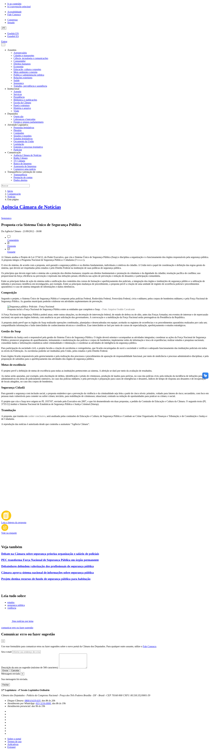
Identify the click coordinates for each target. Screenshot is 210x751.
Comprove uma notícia (25, 169)
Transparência (20, 174)
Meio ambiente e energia (25, 72)
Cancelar (15, 670)
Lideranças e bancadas (24, 119)
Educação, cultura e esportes (27, 69)
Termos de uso (14, 741)
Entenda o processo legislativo (28, 147)
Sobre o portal (14, 738)
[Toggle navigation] (3, 44)
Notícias (11, 196)
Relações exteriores (23, 77)
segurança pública (16, 605)
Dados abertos (20, 180)
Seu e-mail (6, 651)
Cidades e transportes (24, 55)
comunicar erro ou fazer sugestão (17, 627)
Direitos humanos (22, 63)
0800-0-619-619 (32, 700)
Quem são (18, 116)
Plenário (18, 130)
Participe (18, 149)
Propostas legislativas (24, 127)
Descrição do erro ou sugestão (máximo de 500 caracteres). (29, 667)
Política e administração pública (29, 75)
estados (10, 602)
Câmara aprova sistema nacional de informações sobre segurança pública (47, 572)
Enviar (5, 670)
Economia (18, 66)
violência (11, 608)
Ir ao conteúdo (14, 3)
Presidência (19, 97)
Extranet (11, 747)
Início (10, 191)
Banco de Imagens (23, 163)
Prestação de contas (23, 177)
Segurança (19, 83)
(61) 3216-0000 (43, 703)
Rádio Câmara (21, 158)
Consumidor (20, 61)
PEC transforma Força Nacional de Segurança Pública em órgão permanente (50, 560)
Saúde (17, 80)
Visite (16, 111)
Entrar (4, 41)
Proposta (11, 246)
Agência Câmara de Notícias (27, 155)
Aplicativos (12, 744)
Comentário (13, 240)
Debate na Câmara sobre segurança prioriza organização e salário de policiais (50, 553)
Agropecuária (20, 52)
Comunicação (14, 194)
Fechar (5, 685)
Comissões (19, 133)
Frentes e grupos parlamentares (29, 122)
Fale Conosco (14, 14)
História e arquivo (22, 108)
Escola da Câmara (22, 102)
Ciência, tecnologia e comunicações (31, 58)
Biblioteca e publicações (25, 100)
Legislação (19, 144)
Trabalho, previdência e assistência (30, 86)
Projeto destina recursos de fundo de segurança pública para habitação (46, 578)
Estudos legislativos (23, 138)
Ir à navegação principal (19, 6)
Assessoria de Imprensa (25, 166)
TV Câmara (19, 160)
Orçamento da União (24, 141)
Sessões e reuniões (23, 136)
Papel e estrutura (22, 105)
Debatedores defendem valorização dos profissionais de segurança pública (47, 566)
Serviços (18, 94)
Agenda (17, 91)
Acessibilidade (14, 11)
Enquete (11, 252)
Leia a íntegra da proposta (13, 522)
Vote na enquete (9, 533)
